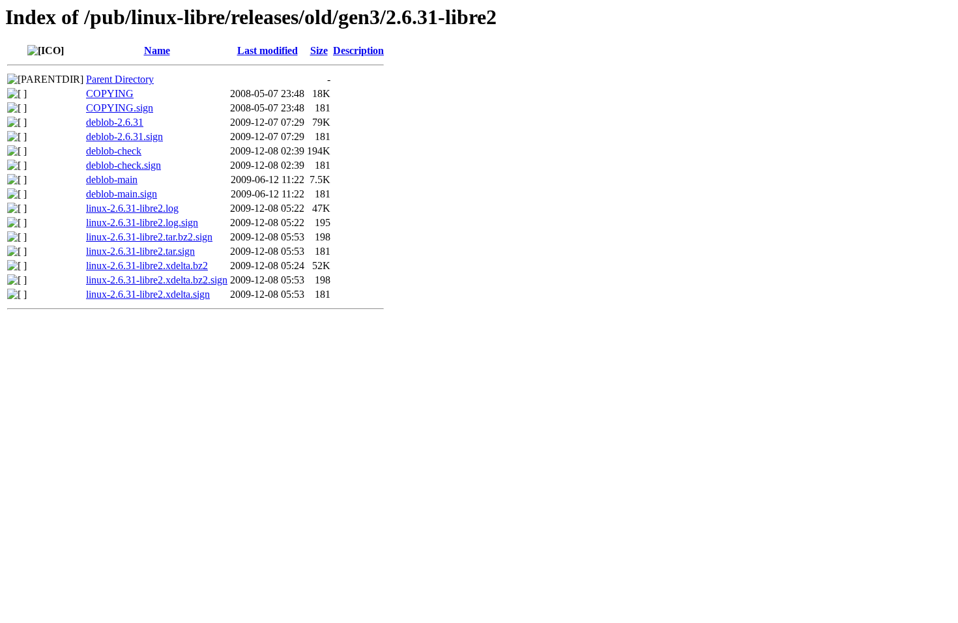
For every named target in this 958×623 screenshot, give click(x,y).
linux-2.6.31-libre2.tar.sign (140, 251)
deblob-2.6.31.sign (124, 136)
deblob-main (112, 179)
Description (358, 50)
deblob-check (113, 150)
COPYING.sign (119, 107)
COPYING (110, 93)
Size (319, 50)
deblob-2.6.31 (114, 122)
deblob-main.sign (121, 193)
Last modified (267, 50)
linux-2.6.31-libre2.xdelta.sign (148, 294)
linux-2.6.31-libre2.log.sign (142, 222)
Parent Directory (120, 79)
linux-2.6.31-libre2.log (132, 208)
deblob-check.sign (123, 165)
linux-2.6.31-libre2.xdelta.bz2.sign (156, 279)
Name (157, 50)
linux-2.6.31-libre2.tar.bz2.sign (149, 236)
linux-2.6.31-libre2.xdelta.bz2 (147, 265)
